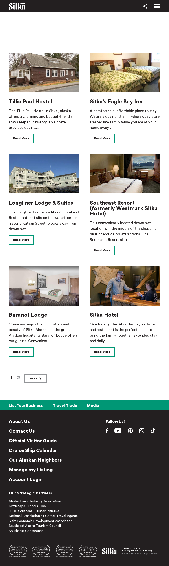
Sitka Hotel (104, 315)
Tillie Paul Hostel (30, 102)
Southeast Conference (26, 531)
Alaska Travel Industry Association (35, 501)
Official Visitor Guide (33, 440)
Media (93, 405)
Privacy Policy (130, 551)
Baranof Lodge (28, 315)
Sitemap (147, 551)
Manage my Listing (31, 469)
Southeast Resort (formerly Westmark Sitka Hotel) (124, 208)
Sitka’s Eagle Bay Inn (116, 102)
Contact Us (22, 431)
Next (33, 378)
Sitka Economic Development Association (40, 521)
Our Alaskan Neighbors (35, 460)
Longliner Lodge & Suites (41, 203)
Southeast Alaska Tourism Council (35, 526)
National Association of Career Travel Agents (43, 516)
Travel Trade (65, 405)
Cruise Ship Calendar (33, 450)
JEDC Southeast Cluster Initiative (34, 511)
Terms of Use (129, 548)
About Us (19, 421)
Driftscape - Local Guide (27, 506)
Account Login (26, 479)
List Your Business (26, 405)
